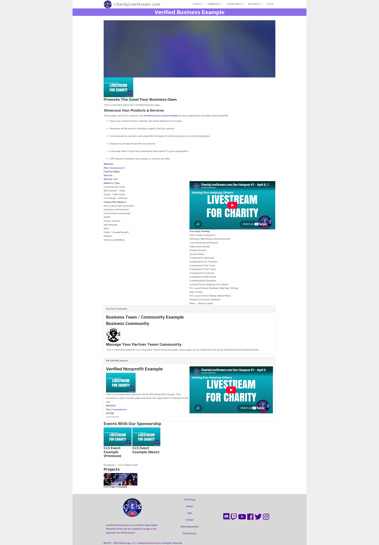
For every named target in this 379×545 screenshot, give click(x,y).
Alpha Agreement (189, 526)
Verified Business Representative (161, 115)
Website (108, 175)
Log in (269, 4)
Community (214, 4)
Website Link (111, 179)
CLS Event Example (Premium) (117, 441)
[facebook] (250, 517)
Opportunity (234, 4)
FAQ (189, 513)
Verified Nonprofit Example (134, 368)
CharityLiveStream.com (137, 4)
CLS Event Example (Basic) (146, 439)
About (189, 506)
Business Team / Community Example (145, 317)
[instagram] (266, 517)
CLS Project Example (120, 478)
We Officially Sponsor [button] (117, 360)
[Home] (109, 4)
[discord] (226, 517)
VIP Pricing (189, 499)
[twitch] (234, 517)
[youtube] (242, 517)
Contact (189, 519)
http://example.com (114, 167)
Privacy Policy (189, 533)
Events (197, 4)
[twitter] (258, 517)
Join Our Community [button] (116, 308)
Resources (254, 4)
